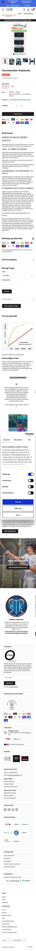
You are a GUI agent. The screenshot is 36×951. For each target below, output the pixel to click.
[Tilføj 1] (22, 106)
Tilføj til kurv (18, 114)
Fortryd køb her (6, 929)
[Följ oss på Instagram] (9, 809)
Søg (3, 918)
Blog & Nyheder (6, 915)
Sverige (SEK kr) (17, 940)
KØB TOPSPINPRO (10, 531)
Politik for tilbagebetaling (9, 927)
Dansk (4, 940)
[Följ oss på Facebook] (5, 809)
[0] (32, 9)
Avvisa (18, 515)
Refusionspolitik (7, 299)
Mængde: (5, 105)
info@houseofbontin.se (15, 775)
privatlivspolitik (13, 687)
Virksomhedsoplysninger (9, 932)
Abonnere (9, 683)
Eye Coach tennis (9, 855)
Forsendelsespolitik (8, 921)
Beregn (6, 291)
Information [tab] (18, 440)
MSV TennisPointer (9, 867)
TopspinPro (7, 858)
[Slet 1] (11, 106)
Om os (4, 910)
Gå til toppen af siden (11, 306)
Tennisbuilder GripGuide (9, 78)
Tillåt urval (18, 508)
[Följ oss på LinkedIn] (16, 809)
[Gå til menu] (3, 9)
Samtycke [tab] (6, 440)
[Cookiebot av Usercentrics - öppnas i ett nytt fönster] (25, 434)
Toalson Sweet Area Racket (12, 864)
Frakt (22, 94)
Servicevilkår (6, 924)
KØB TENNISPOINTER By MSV (18, 567)
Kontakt (4, 912)
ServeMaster (7, 861)
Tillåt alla (18, 502)
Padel (3, 899)
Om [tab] (29, 440)
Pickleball (5, 902)
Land (3, 271)
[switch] (31, 480)
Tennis (4, 897)
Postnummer (6, 280)
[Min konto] (28, 10)
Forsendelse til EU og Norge (20, 1)
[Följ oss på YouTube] (13, 809)
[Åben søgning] (24, 10)
